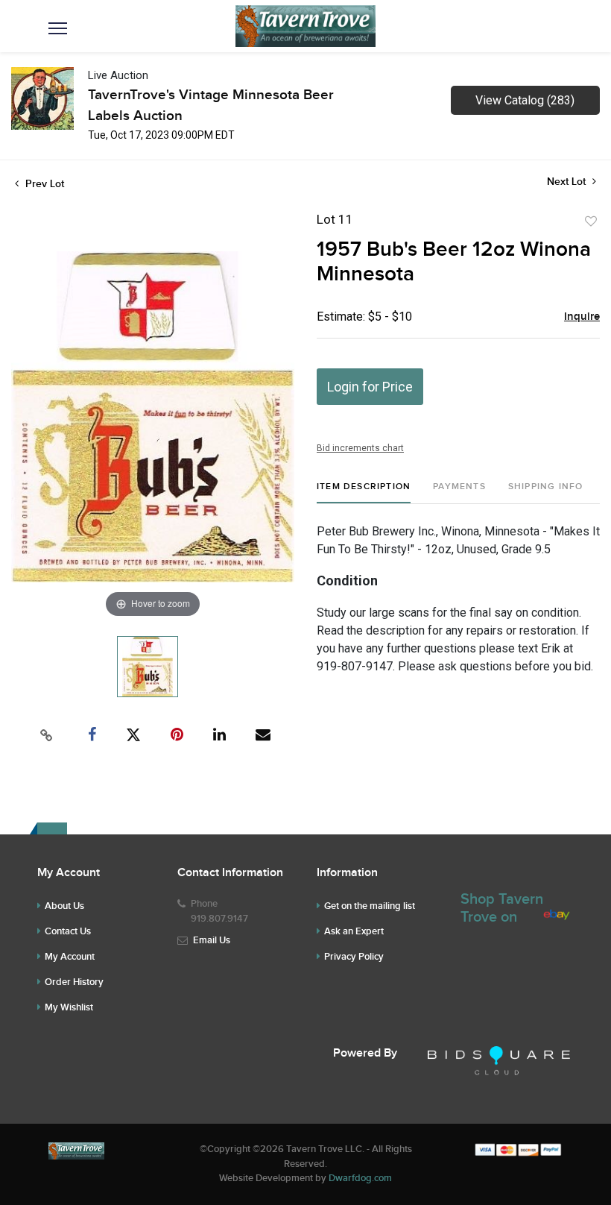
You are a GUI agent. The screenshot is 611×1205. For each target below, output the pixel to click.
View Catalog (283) (524, 100)
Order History (74, 982)
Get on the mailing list (369, 906)
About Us (64, 906)
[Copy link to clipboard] (47, 735)
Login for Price (370, 386)
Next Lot (568, 181)
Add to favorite (591, 221)
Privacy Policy (354, 957)
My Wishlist (69, 1007)
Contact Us (68, 931)
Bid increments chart (360, 448)
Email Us (211, 940)
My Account (70, 957)
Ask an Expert (354, 931)
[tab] (364, 492)
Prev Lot (43, 183)
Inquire (582, 317)
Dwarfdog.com (360, 1178)
